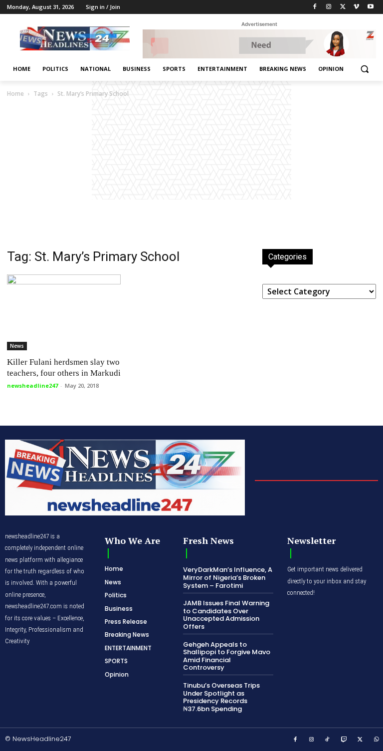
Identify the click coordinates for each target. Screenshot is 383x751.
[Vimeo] (356, 7)
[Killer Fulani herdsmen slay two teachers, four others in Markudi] (64, 312)
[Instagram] (329, 7)
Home (15, 93)
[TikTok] (328, 740)
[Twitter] (343, 7)
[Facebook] (315, 7)
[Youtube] (370, 7)
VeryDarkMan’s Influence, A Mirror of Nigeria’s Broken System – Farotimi (227, 577)
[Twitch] (344, 740)
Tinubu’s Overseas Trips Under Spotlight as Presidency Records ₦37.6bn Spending (221, 697)
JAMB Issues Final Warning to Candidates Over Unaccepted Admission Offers (226, 614)
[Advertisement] (191, 174)
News (17, 345)
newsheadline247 (32, 385)
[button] (364, 69)
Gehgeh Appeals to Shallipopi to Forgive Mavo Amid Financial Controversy (226, 656)
